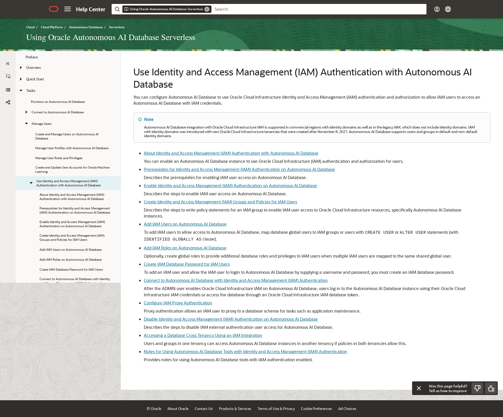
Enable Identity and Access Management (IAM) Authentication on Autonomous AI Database (230, 185)
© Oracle (154, 408)
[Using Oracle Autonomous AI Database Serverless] (8, 89)
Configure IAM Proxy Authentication (178, 302)
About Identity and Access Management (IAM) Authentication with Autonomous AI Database (231, 153)
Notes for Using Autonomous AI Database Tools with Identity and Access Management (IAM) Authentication (245, 351)
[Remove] (207, 9)
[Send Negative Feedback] (477, 388)
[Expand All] (8, 76)
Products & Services (235, 408)
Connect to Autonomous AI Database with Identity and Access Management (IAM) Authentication (236, 280)
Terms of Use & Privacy (276, 408)
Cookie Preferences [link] (316, 408)
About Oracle (177, 408)
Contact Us (204, 408)
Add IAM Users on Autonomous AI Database (185, 224)
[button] (67, 9)
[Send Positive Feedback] (491, 388)
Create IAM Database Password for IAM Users (187, 264)
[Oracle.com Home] (53, 8)
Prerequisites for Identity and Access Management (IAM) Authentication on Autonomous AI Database (239, 169)
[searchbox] (319, 9)
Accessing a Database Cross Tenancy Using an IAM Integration (203, 335)
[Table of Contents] (8, 63)
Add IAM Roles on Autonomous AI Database (185, 248)
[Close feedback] (419, 388)
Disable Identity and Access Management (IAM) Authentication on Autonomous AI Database (231, 319)
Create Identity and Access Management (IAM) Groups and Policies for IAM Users (220, 201)
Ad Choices (347, 408)
